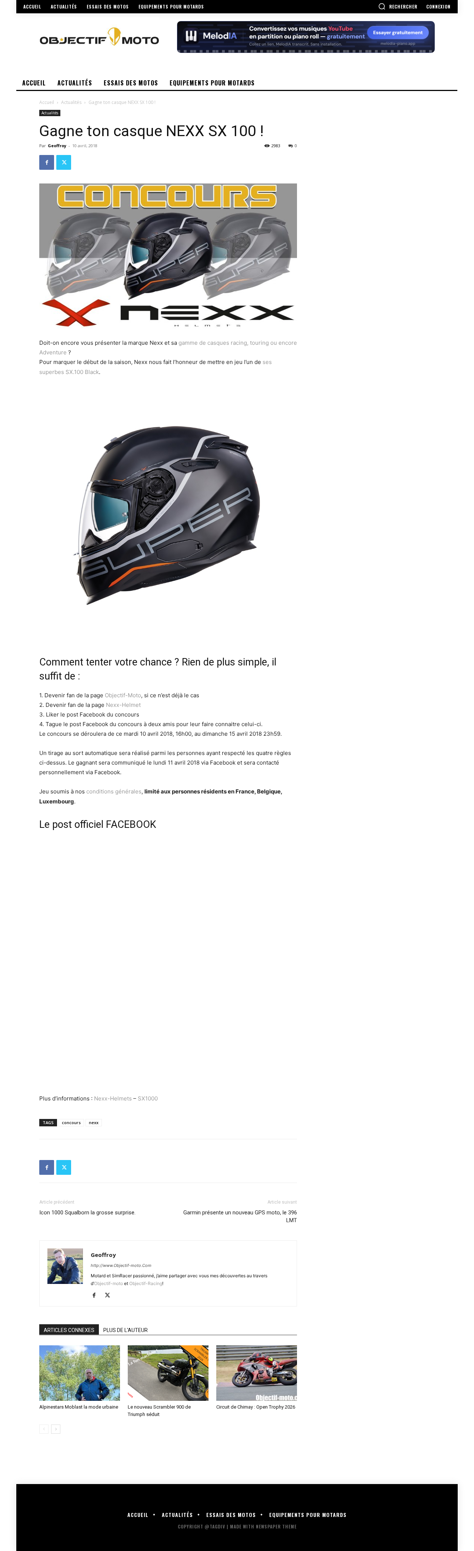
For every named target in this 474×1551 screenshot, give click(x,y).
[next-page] (55, 1429)
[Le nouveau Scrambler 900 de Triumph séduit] (168, 1373)
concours (71, 1122)
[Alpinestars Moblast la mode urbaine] (79, 1373)
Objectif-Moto (123, 695)
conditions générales (113, 791)
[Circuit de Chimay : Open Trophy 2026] (256, 1373)
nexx (94, 1122)
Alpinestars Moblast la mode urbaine (78, 1407)
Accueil (46, 102)
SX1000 (148, 1098)
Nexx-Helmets (113, 1098)
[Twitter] (63, 162)
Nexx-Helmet (123, 704)
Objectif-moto (108, 1283)
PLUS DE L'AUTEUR (125, 1330)
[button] (397, 6)
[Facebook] (46, 162)
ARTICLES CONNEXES (69, 1330)
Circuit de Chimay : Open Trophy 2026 (255, 1407)
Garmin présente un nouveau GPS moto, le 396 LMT (240, 1216)
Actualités (71, 102)
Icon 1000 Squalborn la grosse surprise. (87, 1212)
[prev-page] (44, 1429)
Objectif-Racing (145, 1283)
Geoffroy (57, 145)
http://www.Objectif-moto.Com (121, 1265)
